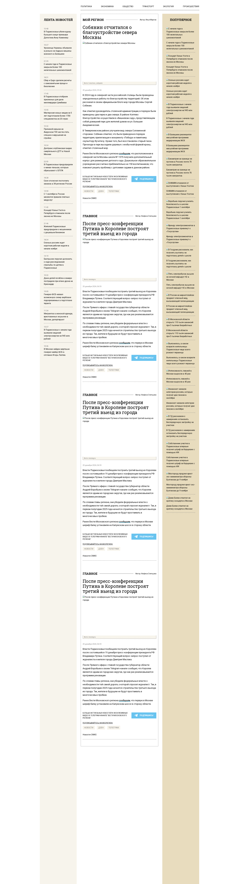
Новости (88, 191)
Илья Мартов (151, 20)
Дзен (101, 191)
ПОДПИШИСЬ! (146, 179)
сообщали (124, 153)
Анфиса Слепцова (148, 216)
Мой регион (93, 20)
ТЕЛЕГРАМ (114, 191)
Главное (90, 216)
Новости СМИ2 (90, 198)
